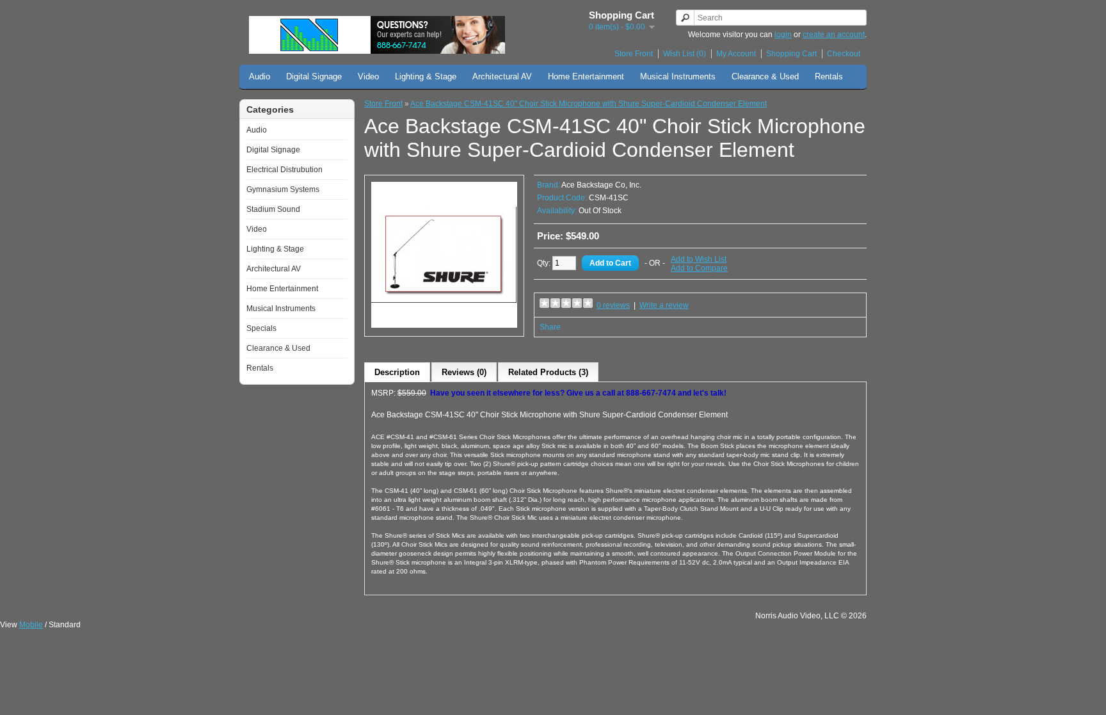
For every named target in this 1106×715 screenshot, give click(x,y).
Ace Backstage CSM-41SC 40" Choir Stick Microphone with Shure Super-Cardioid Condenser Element (588, 103)
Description (397, 372)
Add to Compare (699, 268)
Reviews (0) (464, 372)
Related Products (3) (548, 372)
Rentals (829, 76)
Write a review (664, 305)
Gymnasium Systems (282, 189)
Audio (259, 76)
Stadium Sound (273, 209)
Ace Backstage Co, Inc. (601, 185)
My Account (736, 53)
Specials (261, 328)
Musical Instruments (678, 76)
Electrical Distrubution (284, 169)
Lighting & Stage (425, 76)
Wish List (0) (684, 53)
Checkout (843, 53)
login (783, 34)
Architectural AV (502, 76)
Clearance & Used (765, 76)
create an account (834, 34)
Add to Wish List (698, 259)
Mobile (31, 624)
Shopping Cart (791, 53)
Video (368, 76)
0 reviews (613, 305)
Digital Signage (314, 76)
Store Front (633, 53)
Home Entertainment (586, 76)
